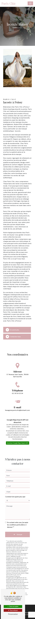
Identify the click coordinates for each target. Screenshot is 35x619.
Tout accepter (13, 606)
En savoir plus (14, 330)
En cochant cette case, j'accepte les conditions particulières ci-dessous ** (17, 524)
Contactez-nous (15, 336)
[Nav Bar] (30, 3)
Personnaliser (13, 614)
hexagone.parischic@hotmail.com (17, 410)
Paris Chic (8, 3)
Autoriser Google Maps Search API (17, 443)
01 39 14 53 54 (17, 393)
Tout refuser (13, 610)
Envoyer (19, 534)
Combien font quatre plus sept (15, 497)
